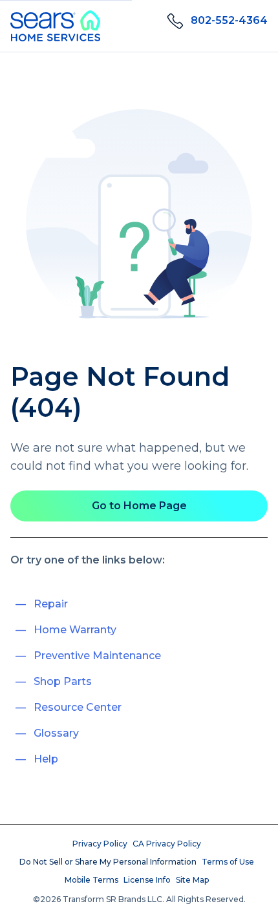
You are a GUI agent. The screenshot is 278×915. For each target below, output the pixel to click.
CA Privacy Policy (167, 843)
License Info (147, 880)
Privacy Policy (99, 843)
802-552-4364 (229, 20)
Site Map (192, 880)
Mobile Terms (91, 880)
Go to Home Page (139, 506)
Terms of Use (228, 862)
